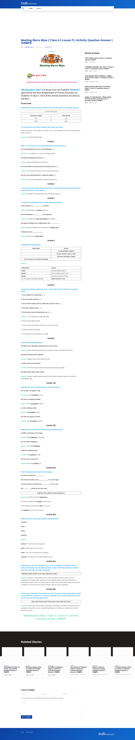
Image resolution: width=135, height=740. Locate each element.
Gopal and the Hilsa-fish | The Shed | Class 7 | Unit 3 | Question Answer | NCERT (97, 88)
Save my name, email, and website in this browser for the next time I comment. (43, 698)
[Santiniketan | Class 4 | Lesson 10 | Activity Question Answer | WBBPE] (12, 655)
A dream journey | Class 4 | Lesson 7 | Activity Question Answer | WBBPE (123, 669)
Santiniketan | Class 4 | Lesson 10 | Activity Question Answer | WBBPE (12, 669)
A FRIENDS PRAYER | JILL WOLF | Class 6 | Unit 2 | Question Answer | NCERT (99, 68)
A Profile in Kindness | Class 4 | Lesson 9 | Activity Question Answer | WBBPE (55, 669)
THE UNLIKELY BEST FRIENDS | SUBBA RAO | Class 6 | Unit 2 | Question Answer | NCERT (99, 77)
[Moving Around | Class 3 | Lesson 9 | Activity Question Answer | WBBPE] (34, 655)
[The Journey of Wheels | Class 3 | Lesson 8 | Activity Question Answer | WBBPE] (79, 655)
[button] (23, 8)
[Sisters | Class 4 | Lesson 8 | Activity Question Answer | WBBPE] (101, 655)
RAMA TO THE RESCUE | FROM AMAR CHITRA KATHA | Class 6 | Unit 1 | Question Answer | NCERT (98, 98)
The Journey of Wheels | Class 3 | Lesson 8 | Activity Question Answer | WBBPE (78, 669)
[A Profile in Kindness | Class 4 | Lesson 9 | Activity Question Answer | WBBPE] (56, 655)
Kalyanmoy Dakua (29, 47)
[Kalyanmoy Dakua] (22, 47)
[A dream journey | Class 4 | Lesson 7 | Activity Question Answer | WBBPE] (123, 655)
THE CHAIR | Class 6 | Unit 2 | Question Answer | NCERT (98, 59)
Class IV (50, 47)
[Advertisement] (67, 22)
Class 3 (28, 665)
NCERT (86, 62)
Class (46, 47)
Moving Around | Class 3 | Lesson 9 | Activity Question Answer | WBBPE (33, 669)
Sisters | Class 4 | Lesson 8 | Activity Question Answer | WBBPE (98, 669)
